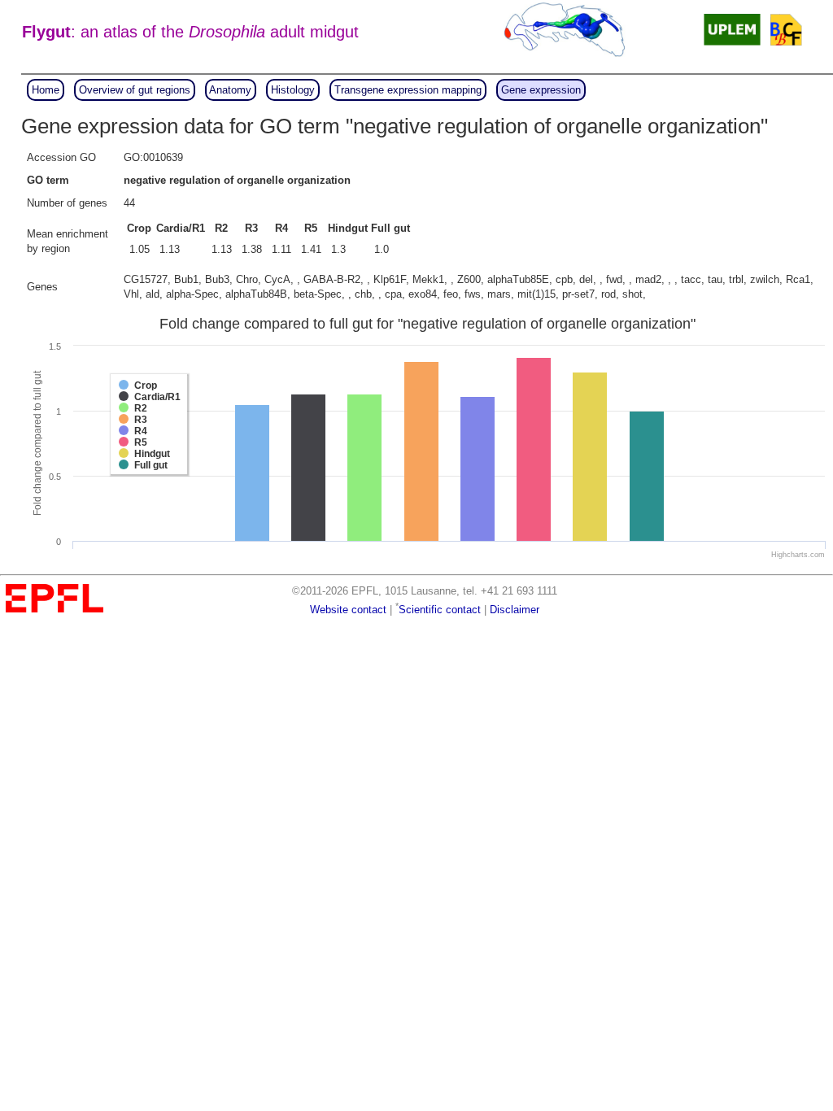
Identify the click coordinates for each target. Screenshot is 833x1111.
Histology (293, 90)
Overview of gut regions (134, 90)
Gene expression (541, 90)
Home (45, 90)
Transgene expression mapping (408, 90)
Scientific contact (440, 609)
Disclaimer (514, 609)
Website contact (348, 609)
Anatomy (230, 90)
